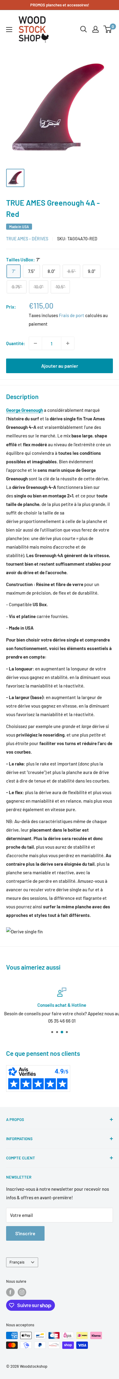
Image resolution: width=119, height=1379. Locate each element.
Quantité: (15, 343)
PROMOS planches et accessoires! (59, 4)
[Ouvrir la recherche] (83, 29)
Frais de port (71, 315)
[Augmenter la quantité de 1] (67, 343)
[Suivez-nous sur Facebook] (10, 1292)
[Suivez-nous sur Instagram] (22, 1292)
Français (16, 1262)
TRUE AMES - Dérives (27, 238)
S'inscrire (25, 1233)
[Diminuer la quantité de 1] (35, 343)
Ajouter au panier (59, 366)
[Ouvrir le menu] (9, 29)
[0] (108, 29)
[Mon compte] (95, 29)
